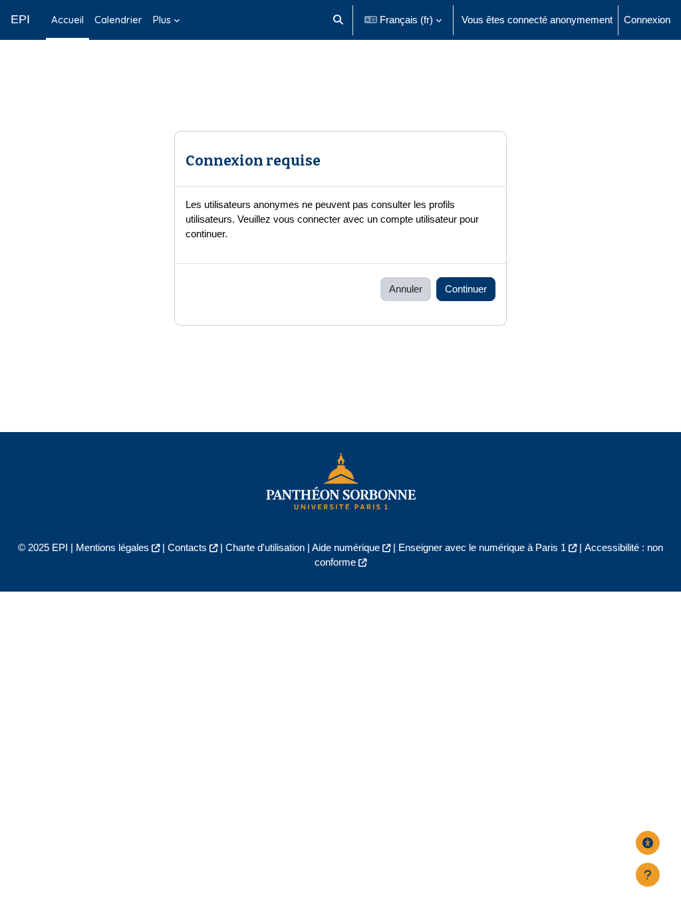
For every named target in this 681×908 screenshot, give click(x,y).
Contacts (187, 547)
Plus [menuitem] (162, 19)
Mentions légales (112, 547)
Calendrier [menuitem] (118, 19)
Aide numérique (346, 547)
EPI (20, 19)
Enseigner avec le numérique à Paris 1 (482, 547)
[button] (338, 20)
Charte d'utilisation (265, 547)
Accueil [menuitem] (67, 19)
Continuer (466, 288)
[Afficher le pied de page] (648, 875)
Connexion (647, 19)
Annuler (405, 288)
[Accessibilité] (648, 843)
